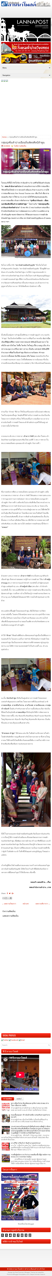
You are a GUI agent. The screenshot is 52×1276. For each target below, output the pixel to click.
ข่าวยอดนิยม (7, 1099)
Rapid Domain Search (37, 1274)
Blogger (31, 1224)
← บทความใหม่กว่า (9, 904)
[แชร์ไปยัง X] (8, 898)
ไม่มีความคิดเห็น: (20, 146)
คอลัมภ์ (19, 1099)
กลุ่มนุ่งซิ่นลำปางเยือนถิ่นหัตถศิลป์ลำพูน (23, 142)
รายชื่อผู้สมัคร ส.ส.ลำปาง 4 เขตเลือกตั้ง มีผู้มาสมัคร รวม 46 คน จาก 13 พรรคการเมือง (31, 1156)
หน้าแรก (26, 904)
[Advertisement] (26, 108)
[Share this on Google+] (13, 893)
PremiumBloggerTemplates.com (18, 1274)
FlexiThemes (19, 1272)
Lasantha (41, 1272)
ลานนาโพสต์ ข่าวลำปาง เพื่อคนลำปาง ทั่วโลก (29, 1269)
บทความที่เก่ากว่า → (42, 904)
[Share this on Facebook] (7, 893)
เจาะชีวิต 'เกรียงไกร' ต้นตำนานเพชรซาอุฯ (26, 1143)
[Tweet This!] (9, 893)
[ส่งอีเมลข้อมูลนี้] (3, 898)
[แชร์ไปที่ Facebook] (11, 898)
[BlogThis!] (6, 898)
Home (4, 137)
